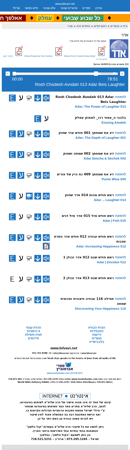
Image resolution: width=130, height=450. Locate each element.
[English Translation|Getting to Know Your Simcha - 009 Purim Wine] (12, 175)
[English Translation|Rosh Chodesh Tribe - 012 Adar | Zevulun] (12, 258)
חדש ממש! (31, 8)
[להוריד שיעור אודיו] (37, 98)
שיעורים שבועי (68, 8)
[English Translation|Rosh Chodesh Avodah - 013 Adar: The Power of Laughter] (12, 98)
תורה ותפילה (33, 334)
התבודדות (96, 331)
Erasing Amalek (114, 122)
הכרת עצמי (33, 327)
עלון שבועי (49, 8)
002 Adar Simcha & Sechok (105, 158)
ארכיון (98, 8)
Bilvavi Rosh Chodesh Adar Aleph (79, 56)
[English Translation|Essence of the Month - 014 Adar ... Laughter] (12, 196)
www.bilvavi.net (65, 3)
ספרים (86, 8)
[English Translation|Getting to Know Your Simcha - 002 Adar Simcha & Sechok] (12, 154)
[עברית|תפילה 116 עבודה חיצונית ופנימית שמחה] (20, 299)
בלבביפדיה (96, 342)
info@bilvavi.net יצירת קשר (66, 353)
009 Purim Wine (114, 179)
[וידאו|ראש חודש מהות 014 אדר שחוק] (29, 196)
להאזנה (7, 73)
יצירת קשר (39, 12)
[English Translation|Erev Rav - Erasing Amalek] (37, 118)
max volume (122, 73)
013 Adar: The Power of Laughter (100, 106)
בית (125, 26)
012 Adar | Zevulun (111, 262)
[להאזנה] (46, 98)
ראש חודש (100, 26)
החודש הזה (83, 26)
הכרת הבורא (96, 327)
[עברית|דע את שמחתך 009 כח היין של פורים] (20, 175)
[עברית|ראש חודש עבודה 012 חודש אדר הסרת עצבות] (20, 237)
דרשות (96, 334)
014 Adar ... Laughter (110, 200)
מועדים (114, 26)
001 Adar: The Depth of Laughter (100, 137)
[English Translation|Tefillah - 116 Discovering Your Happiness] (12, 299)
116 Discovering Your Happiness (100, 308)
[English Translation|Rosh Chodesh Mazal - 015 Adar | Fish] (12, 216)
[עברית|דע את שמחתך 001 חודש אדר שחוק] (20, 133)
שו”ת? (16, 8)
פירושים (33, 338)
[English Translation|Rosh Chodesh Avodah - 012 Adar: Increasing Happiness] (12, 237)
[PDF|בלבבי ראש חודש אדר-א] (46, 246)
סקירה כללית (20, 12)
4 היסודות (33, 331)
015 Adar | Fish (114, 220)
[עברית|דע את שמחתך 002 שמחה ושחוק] (20, 154)
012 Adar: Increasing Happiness (101, 246)
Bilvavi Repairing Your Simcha (38, 56)
